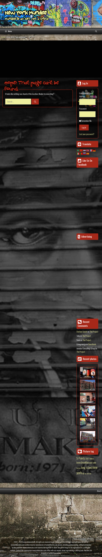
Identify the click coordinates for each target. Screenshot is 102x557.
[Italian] (78, 153)
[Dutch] (84, 150)
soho (85, 474)
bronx (78, 462)
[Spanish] (87, 153)
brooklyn (85, 462)
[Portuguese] (81, 153)
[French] (91, 150)
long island (86, 467)
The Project (94, 331)
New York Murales (26, 13)
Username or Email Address (86, 95)
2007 (87, 458)
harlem (78, 468)
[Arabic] (78, 150)
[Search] (35, 102)
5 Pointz (80, 458)
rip (83, 473)
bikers (92, 458)
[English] (87, 150)
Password (82, 108)
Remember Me (86, 120)
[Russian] (84, 153)
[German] (94, 150)
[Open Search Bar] (96, 31)
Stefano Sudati (81, 331)
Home (3, 37)
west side (89, 474)
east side (92, 462)
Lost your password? (86, 134)
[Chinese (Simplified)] (81, 150)
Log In (84, 127)
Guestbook (92, 344)
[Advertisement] (51, 59)
